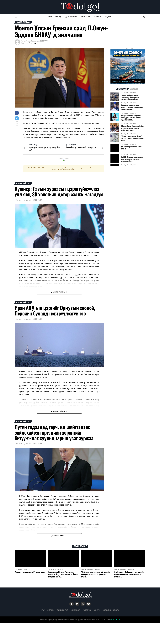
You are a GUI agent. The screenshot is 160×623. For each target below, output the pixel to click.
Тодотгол (32, 43)
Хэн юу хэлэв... (86, 17)
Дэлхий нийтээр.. (72, 17)
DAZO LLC (116, 620)
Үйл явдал (58, 17)
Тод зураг (108, 17)
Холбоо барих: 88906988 (111, 610)
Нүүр (50, 17)
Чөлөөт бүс (98, 17)
